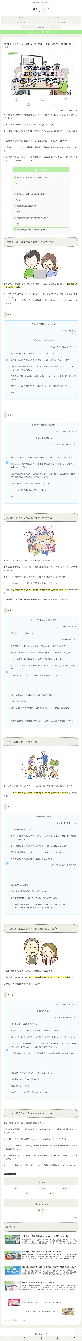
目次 (39, 170)
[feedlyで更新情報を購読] (39, 1210)
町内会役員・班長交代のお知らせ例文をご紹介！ (33, 177)
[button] (53, 104)
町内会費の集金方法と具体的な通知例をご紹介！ (33, 218)
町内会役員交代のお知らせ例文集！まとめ (31, 230)
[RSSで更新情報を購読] (43, 1210)
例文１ (18, 183)
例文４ (18, 212)
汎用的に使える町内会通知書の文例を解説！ (32, 194)
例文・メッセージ (11, 1174)
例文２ (18, 188)
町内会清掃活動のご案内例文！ (27, 206)
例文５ (18, 224)
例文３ (18, 200)
